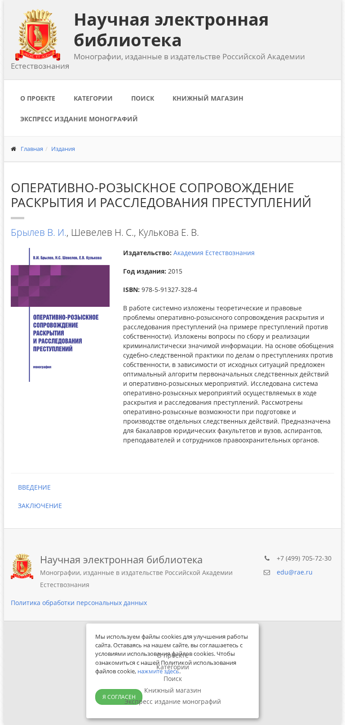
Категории (93, 98)
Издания (63, 149)
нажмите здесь (158, 671)
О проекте (37, 98)
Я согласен (119, 697)
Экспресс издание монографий (79, 119)
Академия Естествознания (214, 252)
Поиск (142, 98)
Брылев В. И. (38, 232)
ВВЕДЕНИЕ (31, 487)
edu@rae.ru (295, 572)
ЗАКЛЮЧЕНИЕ (36, 505)
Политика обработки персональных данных (79, 602)
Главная (32, 149)
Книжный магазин (207, 98)
